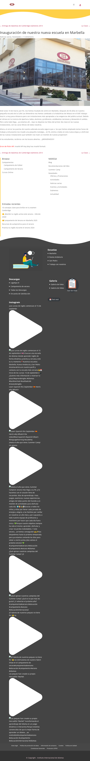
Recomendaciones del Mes (59, 166)
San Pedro (53, 261)
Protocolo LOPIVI (52, 748)
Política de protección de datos (29, 745)
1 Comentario (28, 37)
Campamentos (7, 162)
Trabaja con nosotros (57, 264)
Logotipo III (15, 283)
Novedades (16, 37)
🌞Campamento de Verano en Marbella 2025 (19, 220)
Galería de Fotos (57, 284)
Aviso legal (14, 745)
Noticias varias (5, 37)
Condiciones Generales (38, 748)
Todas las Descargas (19, 290)
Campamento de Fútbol (13, 165)
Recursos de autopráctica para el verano (18, 224)
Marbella (52, 253)
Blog (50, 162)
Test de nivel (72, 290)
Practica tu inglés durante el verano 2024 (18, 228)
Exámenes (54, 190)
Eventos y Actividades (58, 187)
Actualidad (54, 194)
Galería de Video (57, 288)
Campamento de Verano (13, 169)
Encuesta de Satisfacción (20, 294)
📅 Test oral (54, 299)
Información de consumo (48, 745)
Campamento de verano (20, 286)
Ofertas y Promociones (59, 176)
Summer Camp (54, 170)
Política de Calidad (71, 745)
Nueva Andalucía (56, 257)
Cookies (61, 745)
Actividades (54, 180)
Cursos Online (7, 172)
